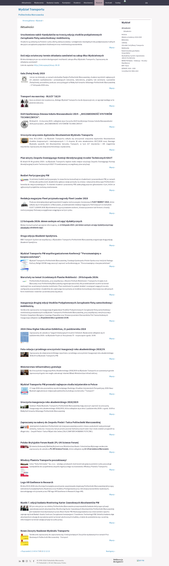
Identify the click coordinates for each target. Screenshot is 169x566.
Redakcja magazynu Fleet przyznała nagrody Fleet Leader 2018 (54, 198)
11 (44, 551)
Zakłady (124, 43)
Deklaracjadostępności (118, 561)
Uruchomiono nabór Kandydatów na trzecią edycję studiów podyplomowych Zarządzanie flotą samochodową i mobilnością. (61, 36)
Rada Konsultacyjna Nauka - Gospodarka (131, 52)
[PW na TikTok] (23, 562)
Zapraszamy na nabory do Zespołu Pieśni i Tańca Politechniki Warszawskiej (60, 422)
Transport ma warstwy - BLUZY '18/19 (40, 96)
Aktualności (126, 28)
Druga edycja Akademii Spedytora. (38, 236)
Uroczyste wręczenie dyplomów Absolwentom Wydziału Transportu (56, 135)
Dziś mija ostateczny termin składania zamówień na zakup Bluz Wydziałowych (62, 55)
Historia (124, 35)
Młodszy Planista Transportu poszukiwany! (43, 460)
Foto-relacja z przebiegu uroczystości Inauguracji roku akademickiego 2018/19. (62, 349)
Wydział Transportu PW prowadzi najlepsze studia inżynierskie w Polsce (58, 384)
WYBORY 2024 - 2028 (128, 68)
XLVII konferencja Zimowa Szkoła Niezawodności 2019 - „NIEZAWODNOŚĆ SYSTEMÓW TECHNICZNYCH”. (66, 115)
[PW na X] (30, 562)
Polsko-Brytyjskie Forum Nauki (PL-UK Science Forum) (49, 442)
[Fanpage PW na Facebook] (33, 562)
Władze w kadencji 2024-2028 (132, 37)
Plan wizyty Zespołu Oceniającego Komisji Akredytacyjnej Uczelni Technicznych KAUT (66, 158)
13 (49, 551)
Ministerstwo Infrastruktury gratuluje (40, 367)
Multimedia (125, 48)
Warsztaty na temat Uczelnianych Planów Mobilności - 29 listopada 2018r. (59, 277)
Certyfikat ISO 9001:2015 (130, 71)
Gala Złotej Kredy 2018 (32, 73)
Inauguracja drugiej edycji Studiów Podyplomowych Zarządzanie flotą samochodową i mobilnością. (66, 304)
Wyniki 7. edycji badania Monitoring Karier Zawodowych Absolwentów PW (59, 502)
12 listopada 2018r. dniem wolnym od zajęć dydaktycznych (51, 221)
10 (42, 551)
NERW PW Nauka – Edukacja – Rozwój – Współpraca (135, 62)
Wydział (126, 22)
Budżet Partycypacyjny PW (34, 175)
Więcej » (112, 47)
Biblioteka (125, 40)
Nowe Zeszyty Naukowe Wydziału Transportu (44, 531)
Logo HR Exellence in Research (36, 482)
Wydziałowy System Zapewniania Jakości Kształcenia (133, 57)
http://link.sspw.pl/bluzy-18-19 (46, 65)
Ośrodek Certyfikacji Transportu (133, 45)
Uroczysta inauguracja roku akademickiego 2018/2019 (49, 402)
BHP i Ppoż (125, 66)
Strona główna (28, 20)
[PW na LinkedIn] (19, 562)
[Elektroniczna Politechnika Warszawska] (125, 1)
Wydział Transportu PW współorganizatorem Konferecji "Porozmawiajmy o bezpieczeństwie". (60, 255)
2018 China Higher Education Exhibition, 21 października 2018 (53, 329)
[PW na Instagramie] (26, 562)
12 (47, 551)
